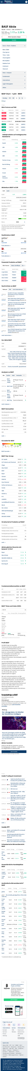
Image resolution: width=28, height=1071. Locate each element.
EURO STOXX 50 (17, 351)
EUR (4, 191)
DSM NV (4, 479)
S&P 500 (11, 1048)
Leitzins (5, 1056)
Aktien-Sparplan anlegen (14, 37)
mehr (8, 191)
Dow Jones (13, 1047)
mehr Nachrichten (6, 335)
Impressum (21, 1030)
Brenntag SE (5, 564)
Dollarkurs (15, 1050)
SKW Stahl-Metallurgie (7, 510)
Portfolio (5, 1055)
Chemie (10, 366)
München (3, 949)
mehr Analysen (5, 404)
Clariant (4, 476)
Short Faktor (5, 277)
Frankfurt (3, 899)
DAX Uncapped (17, 359)
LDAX (9, 355)
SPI (10, 1045)
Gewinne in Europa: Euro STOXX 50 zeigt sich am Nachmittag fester (17, 303)
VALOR (3, 29)
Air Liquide (4, 459)
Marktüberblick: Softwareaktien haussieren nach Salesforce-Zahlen (18, 784)
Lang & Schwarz (4, 873)
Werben (14, 1032)
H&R (3, 490)
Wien (3, 936)
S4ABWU (23, 118)
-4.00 (25, 277)
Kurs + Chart (6, 49)
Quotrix (4, 928)
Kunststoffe (15, 366)
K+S (3, 496)
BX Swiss (3, 858)
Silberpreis (11, 1051)
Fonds (17, 1051)
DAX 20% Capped (23, 360)
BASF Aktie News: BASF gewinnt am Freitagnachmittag (16, 299)
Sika (3, 181)
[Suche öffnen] (26, 2)
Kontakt (5, 1030)
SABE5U (23, 124)
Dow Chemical (5, 482)
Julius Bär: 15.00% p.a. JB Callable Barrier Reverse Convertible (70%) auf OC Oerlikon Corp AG (18, 798)
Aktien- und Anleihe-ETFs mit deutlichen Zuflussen (18, 814)
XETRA (3, 916)
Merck (3, 505)
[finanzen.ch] (9, 1)
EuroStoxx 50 (6, 1047)
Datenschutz (21, 1032)
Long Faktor (5, 272)
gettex (3, 891)
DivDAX (21, 355)
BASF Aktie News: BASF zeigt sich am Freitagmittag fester (16, 309)
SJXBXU (23, 113)
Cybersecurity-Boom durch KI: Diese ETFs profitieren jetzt (18, 779)
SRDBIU (23, 130)
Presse (4, 1033)
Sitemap (5, 1035)
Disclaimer (20, 1033)
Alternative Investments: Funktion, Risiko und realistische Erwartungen (16, 840)
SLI (13, 1045)
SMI (16, 1048)
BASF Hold (9, 386)
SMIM (16, 1045)
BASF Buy (9, 400)
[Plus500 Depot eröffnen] (8, 2)
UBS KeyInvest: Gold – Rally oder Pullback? (18, 792)
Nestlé (4, 143)
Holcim (4, 168)
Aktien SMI (5, 1045)
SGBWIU (23, 127)
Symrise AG (5, 561)
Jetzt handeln (14, 751)
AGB (19, 1035)
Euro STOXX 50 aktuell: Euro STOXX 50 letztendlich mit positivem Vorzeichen (17, 331)
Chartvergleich (6, 58)
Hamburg (3, 932)
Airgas (3, 465)
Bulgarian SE (3, 908)
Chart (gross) (6, 52)
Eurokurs (5, 1051)
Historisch (5, 69)
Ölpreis (21, 1055)
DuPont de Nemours (7, 485)
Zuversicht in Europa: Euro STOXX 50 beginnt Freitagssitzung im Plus (16, 324)
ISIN (13, 29)
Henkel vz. (4, 493)
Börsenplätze (6, 60)
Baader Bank (3, 912)
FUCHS (3, 488)
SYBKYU (23, 116)
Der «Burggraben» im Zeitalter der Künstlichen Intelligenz (18, 803)
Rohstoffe (18, 1053)
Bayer (3, 473)
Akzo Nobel (5, 468)
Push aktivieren (6, 245)
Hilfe (13, 1030)
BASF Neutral (9, 391)
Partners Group (6, 160)
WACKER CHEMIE (6, 516)
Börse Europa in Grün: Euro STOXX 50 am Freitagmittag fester (17, 314)
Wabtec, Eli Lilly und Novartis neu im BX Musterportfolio (18, 819)
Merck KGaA (5, 555)
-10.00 (24, 280)
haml (3, 953)
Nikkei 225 (5, 1048)
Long (24, 142)
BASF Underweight (9, 380)
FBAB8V (14, 280)
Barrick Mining (6, 164)
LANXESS (4, 499)
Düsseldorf (3, 920)
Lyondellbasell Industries (8, 502)
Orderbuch (5, 66)
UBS (3, 147)
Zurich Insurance (5, 177)
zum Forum (4, 698)
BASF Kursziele (5, 451)
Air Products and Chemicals (9, 462)
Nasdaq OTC (4, 940)
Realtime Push (6, 63)
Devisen (9, 1050)
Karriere (5, 1032)
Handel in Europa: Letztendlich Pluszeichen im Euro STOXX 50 (16, 293)
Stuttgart (3, 904)
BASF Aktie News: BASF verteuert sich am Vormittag (16, 320)
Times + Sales (6, 55)
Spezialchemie (22, 366)
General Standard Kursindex (18, 353)
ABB (3, 156)
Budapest (3, 924)
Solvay (3, 513)
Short (24, 144)
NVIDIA (4, 151)
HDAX (13, 355)
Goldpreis (20, 1048)
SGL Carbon (5, 508)
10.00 (24, 272)
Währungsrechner (13, 1055)
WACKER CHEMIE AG (7, 558)
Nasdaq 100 (21, 1047)
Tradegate (3, 877)
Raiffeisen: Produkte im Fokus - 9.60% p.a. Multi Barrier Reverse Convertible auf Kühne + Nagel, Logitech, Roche (18, 809)
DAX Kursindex (20, 356)
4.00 (25, 275)
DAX (11, 351)
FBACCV (14, 272)
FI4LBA (14, 275)
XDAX (16, 358)
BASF (3, 471)
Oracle (4, 173)
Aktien (4, 1050)
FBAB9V (14, 277)
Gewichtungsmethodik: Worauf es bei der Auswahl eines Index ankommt (15, 836)
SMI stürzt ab (14, 789)
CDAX (16, 355)
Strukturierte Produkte (8, 1053)
